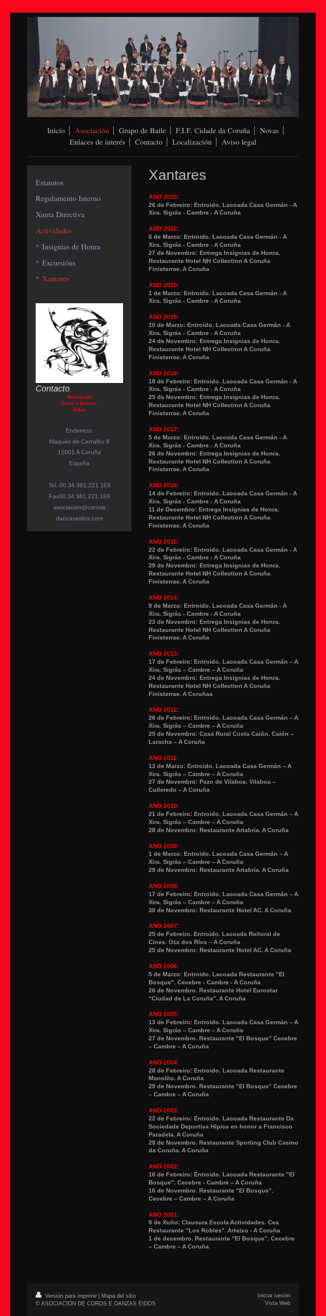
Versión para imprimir (70, 1296)
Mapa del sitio (118, 1296)
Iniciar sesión (274, 1295)
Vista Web (277, 1303)
